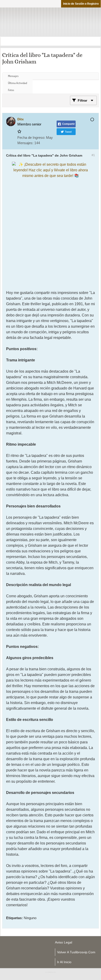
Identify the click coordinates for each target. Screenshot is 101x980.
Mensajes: (25, 143)
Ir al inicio (64, 962)
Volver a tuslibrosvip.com (76, 952)
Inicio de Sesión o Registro (81, 3)
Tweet (68, 131)
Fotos (11, 90)
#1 (93, 155)
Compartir (68, 123)
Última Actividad (17, 83)
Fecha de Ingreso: (31, 137)
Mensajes (13, 76)
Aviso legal (63, 942)
